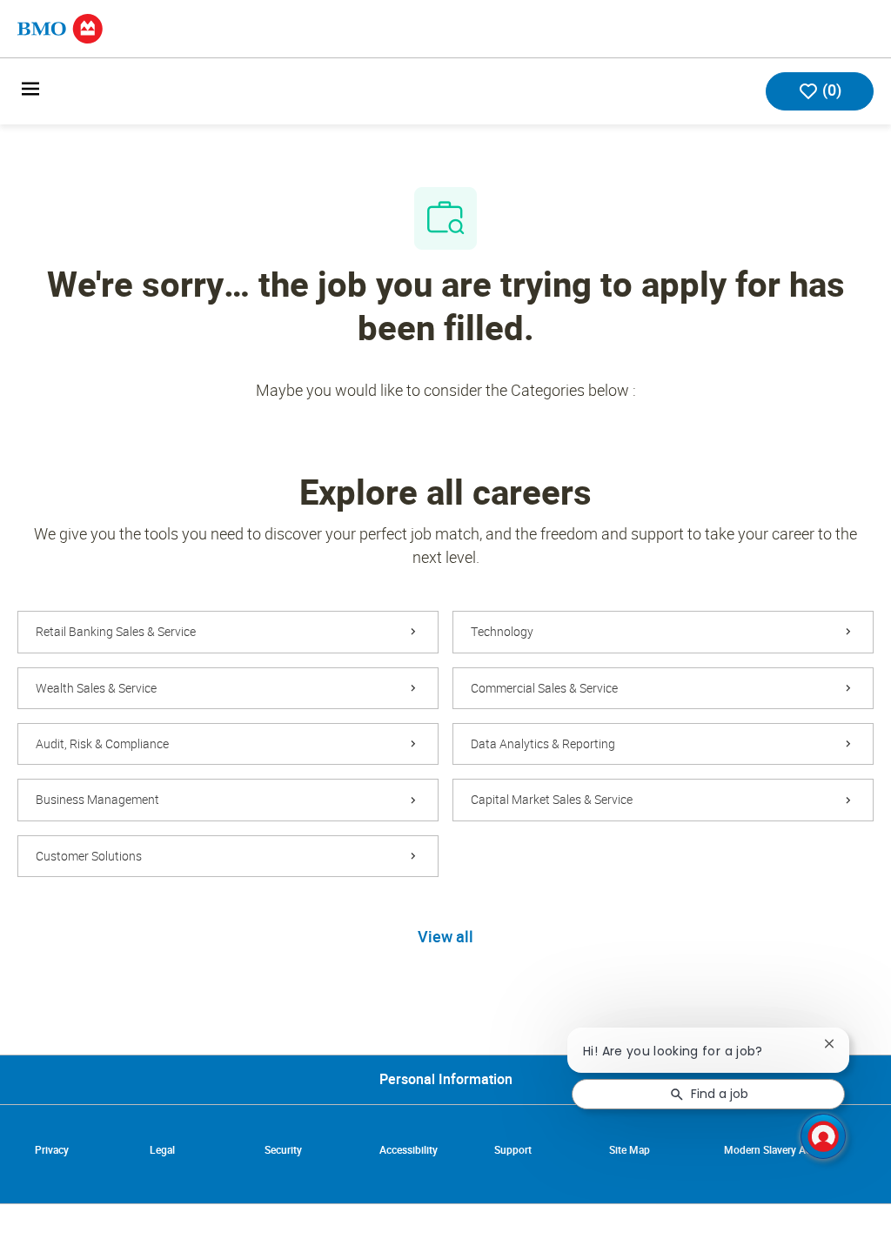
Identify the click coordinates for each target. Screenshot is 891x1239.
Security (283, 1150)
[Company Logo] (60, 27)
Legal (162, 1150)
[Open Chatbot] (823, 1136)
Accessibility (408, 1150)
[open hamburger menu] (30, 92)
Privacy (52, 1150)
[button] (445, 938)
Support (513, 1150)
